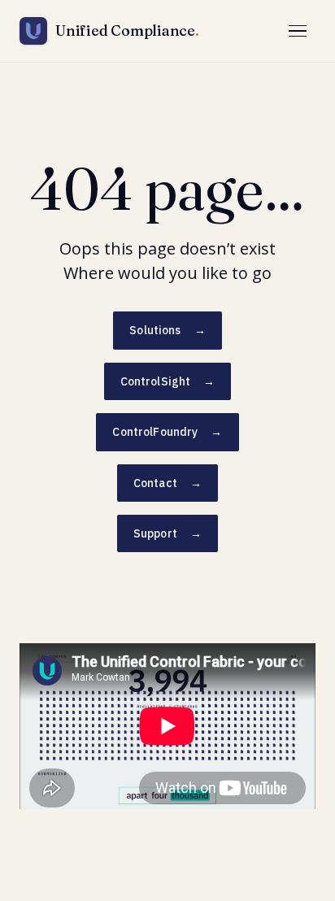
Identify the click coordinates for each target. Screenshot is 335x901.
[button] (297, 31)
